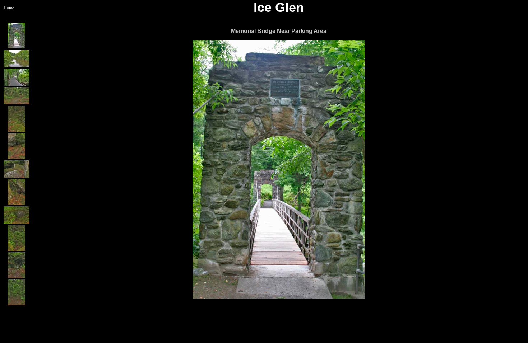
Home (9, 7)
